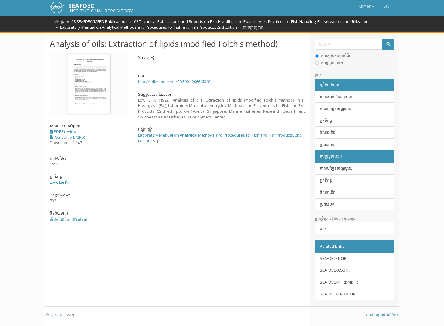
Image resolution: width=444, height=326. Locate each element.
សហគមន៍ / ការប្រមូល (336, 96)
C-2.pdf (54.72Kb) (69, 137)
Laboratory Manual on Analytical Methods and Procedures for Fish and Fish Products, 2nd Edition (148, 27)
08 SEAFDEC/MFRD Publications (99, 21)
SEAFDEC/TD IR (333, 258)
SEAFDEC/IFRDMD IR (338, 294)
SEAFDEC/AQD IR (335, 270)
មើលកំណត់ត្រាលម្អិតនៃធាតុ (70, 219)
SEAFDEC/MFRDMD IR (339, 282)
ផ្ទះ (63, 21)
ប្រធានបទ (327, 144)
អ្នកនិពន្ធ (326, 120)
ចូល (323, 228)
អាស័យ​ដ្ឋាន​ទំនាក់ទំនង (382, 315)
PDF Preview (64, 131)
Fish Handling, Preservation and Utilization (329, 21)
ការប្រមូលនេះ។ (332, 62)
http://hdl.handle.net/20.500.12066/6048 (174, 81)
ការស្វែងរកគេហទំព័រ (335, 55)
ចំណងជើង (328, 132)
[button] (366, 6)
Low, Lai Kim (61, 182)
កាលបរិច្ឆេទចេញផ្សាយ (336, 108)
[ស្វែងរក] (388, 44)
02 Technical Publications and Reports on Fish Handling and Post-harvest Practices (209, 21)
